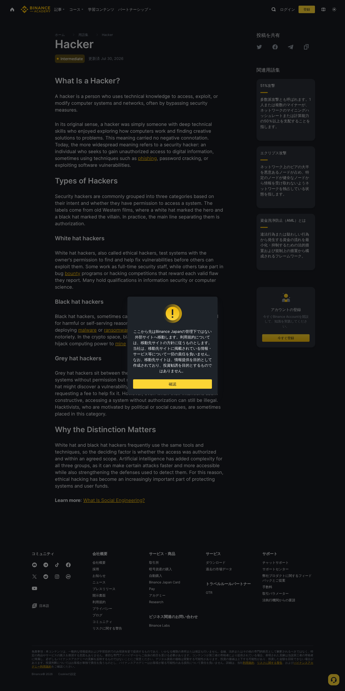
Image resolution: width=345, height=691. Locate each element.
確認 (172, 384)
